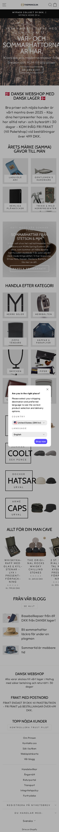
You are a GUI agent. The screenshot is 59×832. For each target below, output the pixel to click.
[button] (47, 389)
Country (18, 416)
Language (19, 428)
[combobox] (27, 422)
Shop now (41, 441)
